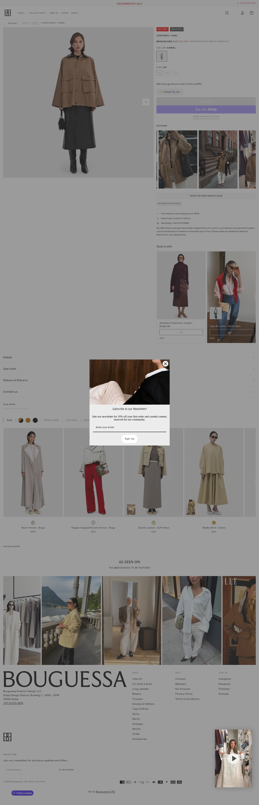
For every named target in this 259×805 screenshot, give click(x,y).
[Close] (165, 364)
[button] (233, 758)
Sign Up (129, 438)
